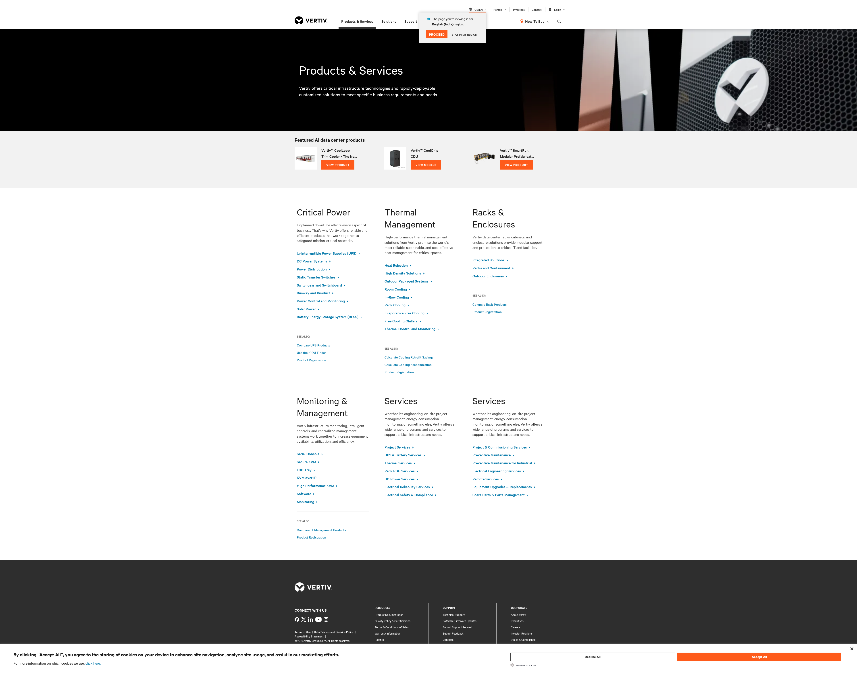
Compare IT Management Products (321, 530)
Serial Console (308, 453)
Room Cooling (396, 289)
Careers (515, 627)
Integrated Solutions (488, 259)
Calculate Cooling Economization (408, 364)
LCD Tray (304, 469)
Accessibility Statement (309, 636)
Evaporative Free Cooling (404, 312)
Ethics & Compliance (523, 639)
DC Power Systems (312, 260)
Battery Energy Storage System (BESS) (327, 316)
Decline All (593, 657)
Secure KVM (306, 461)
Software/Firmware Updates (459, 621)
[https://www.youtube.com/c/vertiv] (318, 619)
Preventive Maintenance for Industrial (502, 462)
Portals (497, 9)
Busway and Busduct (313, 292)
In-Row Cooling (397, 297)
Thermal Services (398, 462)
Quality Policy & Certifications (392, 621)
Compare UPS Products (313, 345)
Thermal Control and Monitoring (410, 328)
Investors (519, 9)
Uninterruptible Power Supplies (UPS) (326, 253)
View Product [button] (337, 165)
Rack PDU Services (400, 470)
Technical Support (454, 614)
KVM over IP (306, 477)
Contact (537, 9)
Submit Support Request (457, 627)
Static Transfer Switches (316, 276)
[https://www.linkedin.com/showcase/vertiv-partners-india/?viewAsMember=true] (310, 619)
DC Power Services (400, 478)
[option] (339, 158)
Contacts (448, 639)
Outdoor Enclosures (488, 275)
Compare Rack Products (489, 304)
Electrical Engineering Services (496, 470)
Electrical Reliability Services (407, 486)
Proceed (437, 34)
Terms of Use (303, 632)
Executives (517, 621)
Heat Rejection (396, 265)
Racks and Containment (491, 267)
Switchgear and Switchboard (319, 285)
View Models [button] (426, 165)
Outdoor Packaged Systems (406, 281)
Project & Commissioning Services (499, 447)
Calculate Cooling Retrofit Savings (409, 357)
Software (304, 493)
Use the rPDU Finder (311, 352)
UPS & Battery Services (403, 454)
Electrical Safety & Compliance (409, 494)
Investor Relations (522, 633)
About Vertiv (518, 614)
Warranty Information (388, 633)
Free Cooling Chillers (401, 320)
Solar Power (306, 308)
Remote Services (485, 478)
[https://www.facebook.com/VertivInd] (297, 619)
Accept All (759, 657)
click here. (93, 663)
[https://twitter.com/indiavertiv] (303, 619)
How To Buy (535, 21)
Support (410, 21)
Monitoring (305, 501)
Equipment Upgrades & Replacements (502, 486)
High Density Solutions (403, 272)
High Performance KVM (315, 485)
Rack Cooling (395, 304)
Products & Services (357, 21)
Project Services (397, 447)
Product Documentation (389, 614)
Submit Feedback (453, 633)
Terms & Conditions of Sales (392, 627)
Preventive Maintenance (491, 454)
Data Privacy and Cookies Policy (334, 632)
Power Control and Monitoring (321, 300)
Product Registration (311, 360)
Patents (379, 639)
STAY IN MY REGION (464, 34)
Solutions (388, 21)
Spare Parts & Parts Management (498, 494)
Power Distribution (312, 268)
